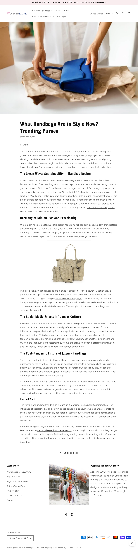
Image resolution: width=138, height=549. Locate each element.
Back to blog (71, 452)
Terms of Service (14, 495)
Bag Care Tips (13, 476)
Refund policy (46, 548)
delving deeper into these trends (54, 430)
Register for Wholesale (17, 481)
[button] (42, 11)
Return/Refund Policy (17, 486)
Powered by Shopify (31, 548)
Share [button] (25, 144)
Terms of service (75, 548)
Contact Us (12, 500)
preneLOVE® (18, 548)
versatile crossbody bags (69, 298)
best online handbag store (100, 207)
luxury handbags (29, 167)
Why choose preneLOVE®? (19, 472)
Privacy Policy (13, 491)
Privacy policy (60, 548)
